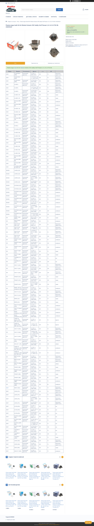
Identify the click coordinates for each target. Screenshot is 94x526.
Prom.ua (53, 523)
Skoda (22, 67)
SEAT (7, 387)
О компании (62, 16)
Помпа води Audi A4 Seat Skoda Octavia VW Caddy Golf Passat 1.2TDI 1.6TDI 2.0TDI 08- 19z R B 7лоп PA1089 (46, 476)
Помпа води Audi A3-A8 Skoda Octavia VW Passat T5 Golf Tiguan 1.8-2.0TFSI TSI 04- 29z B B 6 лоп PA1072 (11, 475)
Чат (89, 522)
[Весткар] (13, 8)
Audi (15, 67)
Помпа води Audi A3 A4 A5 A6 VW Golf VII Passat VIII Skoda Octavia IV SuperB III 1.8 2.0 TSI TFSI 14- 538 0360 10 (34, 476)
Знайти (59, 9)
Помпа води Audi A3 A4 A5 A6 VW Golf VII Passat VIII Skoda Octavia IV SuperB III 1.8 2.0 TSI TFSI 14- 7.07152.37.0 (58, 476)
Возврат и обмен (44, 16)
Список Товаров (18, 16)
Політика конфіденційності (54, 524)
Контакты (54, 16)
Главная (8, 16)
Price (18, 21)
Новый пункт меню (11, 519)
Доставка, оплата (31, 16)
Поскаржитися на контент (43, 524)
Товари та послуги (12, 21)
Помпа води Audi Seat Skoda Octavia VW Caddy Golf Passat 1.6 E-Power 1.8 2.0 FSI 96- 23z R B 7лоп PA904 (22, 475)
